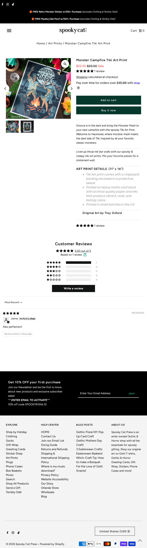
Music (10, 475)
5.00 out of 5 (83, 251)
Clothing (11, 436)
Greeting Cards (15, 449)
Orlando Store (50, 488)
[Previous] (5, 88)
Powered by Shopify (52, 544)
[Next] (71, 88)
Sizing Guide (49, 445)
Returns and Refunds (54, 449)
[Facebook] (2, 4)
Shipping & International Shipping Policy (55, 458)
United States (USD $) (114, 531)
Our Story (47, 483)
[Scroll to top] (139, 540)
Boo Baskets (14, 470)
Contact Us (48, 436)
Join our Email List (52, 440)
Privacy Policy (50, 475)
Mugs (9, 462)
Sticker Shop (14, 453)
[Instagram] (7, 4)
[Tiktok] (12, 4)
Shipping (81, 77)
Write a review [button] (73, 288)
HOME (45, 432)
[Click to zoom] (65, 64)
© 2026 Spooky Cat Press (22, 544)
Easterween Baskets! (89, 453)
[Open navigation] (16, 30)
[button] (85, 71)
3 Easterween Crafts (89, 449)
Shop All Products (17, 483)
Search (10, 479)
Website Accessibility (54, 479)
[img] (11, 313)
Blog (44, 496)
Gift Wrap (12, 445)
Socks (10, 440)
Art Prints (55, 43)
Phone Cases (14, 466)
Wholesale (47, 492)
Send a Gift (13, 488)
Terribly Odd (13, 492)
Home (41, 43)
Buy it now (108, 110)
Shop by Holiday (16, 432)
